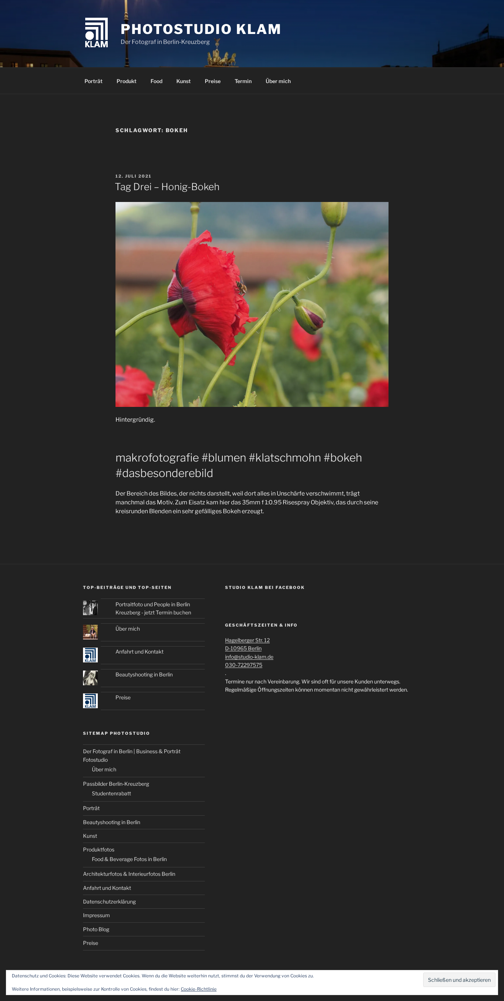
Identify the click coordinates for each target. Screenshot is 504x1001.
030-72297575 (243, 665)
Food (156, 81)
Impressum (96, 915)
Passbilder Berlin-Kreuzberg (116, 784)
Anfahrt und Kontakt (139, 651)
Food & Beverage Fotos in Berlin (129, 859)
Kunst (183, 81)
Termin (243, 81)
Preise (213, 81)
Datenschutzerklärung (109, 901)
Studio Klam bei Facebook (265, 587)
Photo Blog (96, 929)
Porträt (93, 81)
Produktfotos (98, 849)
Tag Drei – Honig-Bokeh (167, 186)
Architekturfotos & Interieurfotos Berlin (129, 874)
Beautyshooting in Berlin (144, 674)
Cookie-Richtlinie (199, 989)
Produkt (127, 81)
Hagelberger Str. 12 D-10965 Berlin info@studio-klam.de (249, 648)
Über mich (278, 81)
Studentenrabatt (111, 793)
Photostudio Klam (201, 29)
